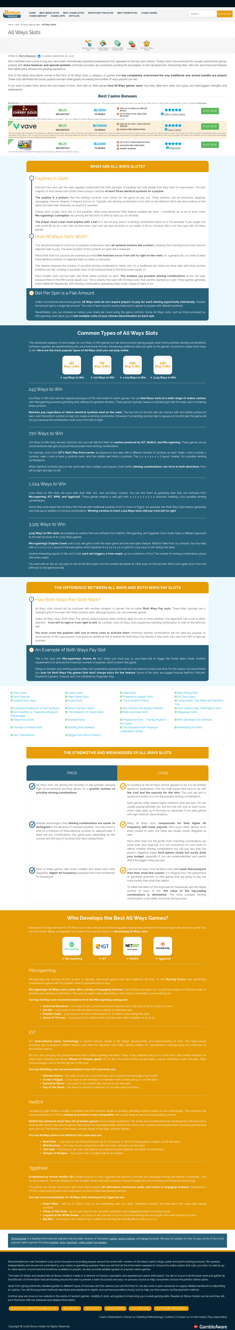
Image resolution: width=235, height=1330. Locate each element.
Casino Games (149, 13)
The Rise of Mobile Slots (27, 727)
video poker (85, 1242)
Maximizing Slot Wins (190, 727)
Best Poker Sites (127, 13)
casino (113, 1238)
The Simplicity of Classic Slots (86, 712)
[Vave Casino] (24, 126)
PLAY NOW (210, 110)
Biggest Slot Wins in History (84, 735)
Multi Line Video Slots (135, 712)
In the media (198, 1316)
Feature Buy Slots (23, 719)
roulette (54, 1242)
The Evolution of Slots (136, 700)
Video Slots (129, 692)
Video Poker (115, 1308)
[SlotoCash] (24, 144)
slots (62, 1242)
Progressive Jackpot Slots (138, 696)
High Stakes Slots (78, 696)
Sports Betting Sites (100, 13)
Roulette (93, 1308)
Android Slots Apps (24, 700)
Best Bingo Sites (49, 13)
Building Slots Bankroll (81, 727)
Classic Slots (75, 692)
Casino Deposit (38, 16)
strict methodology (199, 103)
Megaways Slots (187, 712)
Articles (74, 16)
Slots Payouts (21, 696)
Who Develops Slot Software (194, 719)
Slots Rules (20, 692)
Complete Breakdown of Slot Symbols (36, 708)
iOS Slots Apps (186, 696)
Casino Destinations (110, 1316)
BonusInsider (18, 1238)
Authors (169, 1316)
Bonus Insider (37, 1326)
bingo (144, 1238)
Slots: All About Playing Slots (27, 25)
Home (32, 13)
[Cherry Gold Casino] (24, 110)
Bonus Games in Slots (81, 708)
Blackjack (71, 1308)
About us (129, 1316)
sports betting (126, 1238)
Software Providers (171, 1308)
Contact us (182, 1316)
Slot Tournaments (24, 735)
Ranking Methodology (150, 1316)
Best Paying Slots (187, 692)
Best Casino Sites (73, 13)
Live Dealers (140, 1308)
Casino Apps (58, 16)
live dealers (100, 1242)
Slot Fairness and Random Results (143, 708)
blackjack (72, 1242)
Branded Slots (76, 719)
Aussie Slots (75, 700)
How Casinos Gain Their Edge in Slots (199, 708)
